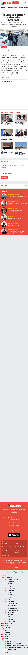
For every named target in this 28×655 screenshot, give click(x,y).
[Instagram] (15, 531)
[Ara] (23, 3)
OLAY (9, 616)
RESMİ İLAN (14, 563)
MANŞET (10, 614)
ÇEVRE (9, 594)
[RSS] (18, 531)
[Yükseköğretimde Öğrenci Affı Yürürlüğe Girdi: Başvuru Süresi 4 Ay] (7, 145)
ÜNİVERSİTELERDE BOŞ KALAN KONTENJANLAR (15, 211)
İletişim (7, 638)
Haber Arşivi (7, 555)
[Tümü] (26, 185)
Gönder (4, 177)
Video (7, 625)
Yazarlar (7, 627)
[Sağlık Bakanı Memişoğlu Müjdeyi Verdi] (21, 132)
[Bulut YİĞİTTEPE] (4, 224)
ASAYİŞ (3, 7)
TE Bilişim (17, 567)
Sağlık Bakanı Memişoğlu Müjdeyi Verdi (20, 138)
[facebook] (8, 572)
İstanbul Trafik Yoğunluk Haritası (6, 547)
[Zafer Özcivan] (4, 210)
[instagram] (22, 572)
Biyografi (8, 632)
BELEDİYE (10, 590)
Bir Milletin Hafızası (13, 225)
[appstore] (14, 535)
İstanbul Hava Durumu (19, 542)
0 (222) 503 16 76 (15, 522)
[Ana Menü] (25, 3)
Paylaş (4, 47)
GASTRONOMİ (11, 605)
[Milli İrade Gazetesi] (10, 3)
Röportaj (7, 630)
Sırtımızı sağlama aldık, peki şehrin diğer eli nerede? (16, 232)
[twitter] (15, 572)
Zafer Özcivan (12, 208)
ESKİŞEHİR (10, 601)
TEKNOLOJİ (11, 585)
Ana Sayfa (8, 575)
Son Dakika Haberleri (18, 551)
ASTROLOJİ (11, 588)
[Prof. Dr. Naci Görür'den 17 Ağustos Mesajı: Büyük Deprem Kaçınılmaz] (7, 118)
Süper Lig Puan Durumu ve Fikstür (17, 647)
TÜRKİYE (14, 12)
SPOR (9, 618)
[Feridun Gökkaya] (4, 196)
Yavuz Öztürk (12, 229)
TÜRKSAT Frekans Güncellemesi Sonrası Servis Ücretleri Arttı (20, 124)
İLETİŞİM (19, 560)
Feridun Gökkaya (13, 194)
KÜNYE (24, 560)
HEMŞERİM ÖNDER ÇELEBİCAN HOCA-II (17, 204)
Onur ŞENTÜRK (12, 216)
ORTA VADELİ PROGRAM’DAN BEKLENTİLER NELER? (17, 197)
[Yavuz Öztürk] (4, 231)
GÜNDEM (10, 583)
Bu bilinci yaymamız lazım (15, 218)
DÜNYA (9, 597)
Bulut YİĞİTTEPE (13, 223)
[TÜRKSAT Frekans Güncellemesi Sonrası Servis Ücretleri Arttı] (21, 118)
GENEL (9, 607)
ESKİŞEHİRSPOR (12, 603)
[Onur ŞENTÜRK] (4, 217)
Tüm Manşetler (7, 550)
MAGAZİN (10, 612)
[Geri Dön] (4, 651)
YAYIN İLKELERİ (22, 562)
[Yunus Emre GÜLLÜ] (4, 203)
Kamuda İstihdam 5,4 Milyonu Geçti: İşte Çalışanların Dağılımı (6, 138)
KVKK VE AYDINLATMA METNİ (9, 562)
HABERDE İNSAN (12, 7)
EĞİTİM (9, 599)
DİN (8, 596)
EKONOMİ (10, 581)
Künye (7, 636)
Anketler (8, 634)
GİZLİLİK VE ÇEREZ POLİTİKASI (9, 560)
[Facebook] (10, 531)
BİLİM (9, 592)
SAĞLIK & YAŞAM (12, 579)
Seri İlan (7, 629)
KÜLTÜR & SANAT (13, 610)
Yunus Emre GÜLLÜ (13, 201)
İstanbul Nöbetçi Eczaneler (7, 542)
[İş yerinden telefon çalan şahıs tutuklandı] (14, 37)
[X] (12, 531)
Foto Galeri (8, 623)
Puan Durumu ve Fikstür (19, 547)
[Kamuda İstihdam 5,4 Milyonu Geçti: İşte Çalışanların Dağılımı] (7, 132)
